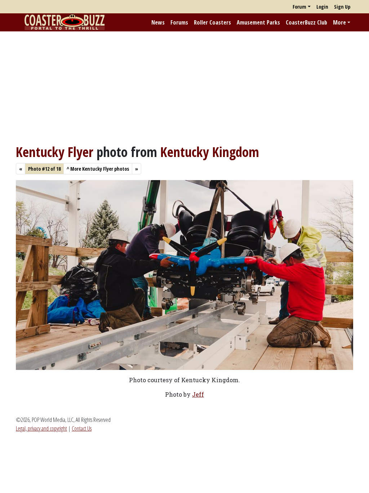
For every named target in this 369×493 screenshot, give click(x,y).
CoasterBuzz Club (306, 22)
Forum (299, 6)
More (339, 22)
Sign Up (342, 6)
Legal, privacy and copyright (41, 428)
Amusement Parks (258, 22)
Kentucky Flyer (54, 152)
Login (322, 6)
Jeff (198, 394)
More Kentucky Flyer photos (98, 168)
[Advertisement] (184, 87)
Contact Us (82, 428)
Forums (179, 22)
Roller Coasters (212, 22)
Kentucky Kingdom (209, 152)
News (158, 22)
